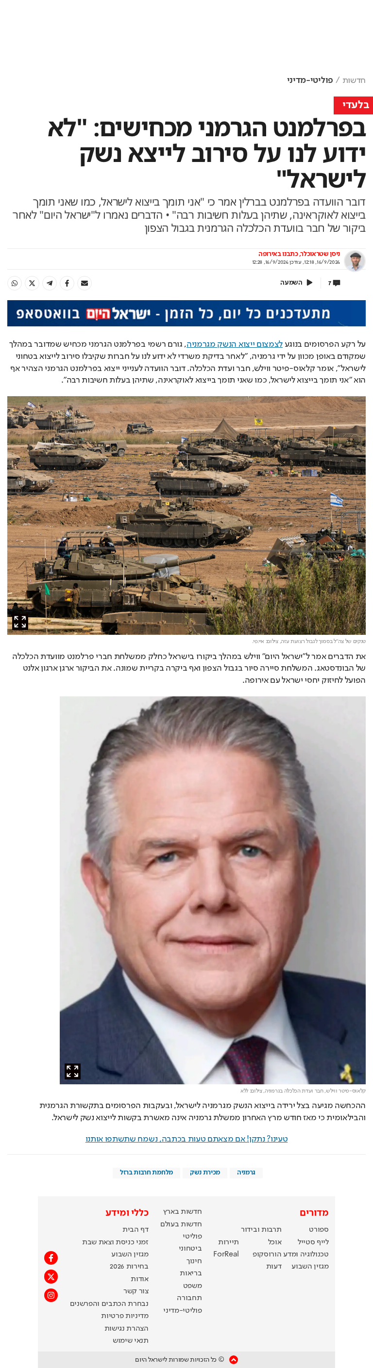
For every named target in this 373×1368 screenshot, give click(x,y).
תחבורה (189, 1298)
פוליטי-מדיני (310, 80)
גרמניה (246, 1172)
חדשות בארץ (182, 1212)
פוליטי (192, 1236)
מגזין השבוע (309, 1267)
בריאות (191, 1273)
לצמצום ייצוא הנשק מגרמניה (234, 344)
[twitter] (32, 283)
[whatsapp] (14, 283)
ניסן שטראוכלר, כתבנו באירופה (299, 254)
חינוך (194, 1261)
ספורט (318, 1230)
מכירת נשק (205, 1172)
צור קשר (136, 1291)
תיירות (228, 1242)
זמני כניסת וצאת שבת (115, 1242)
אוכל (275, 1242)
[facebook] (67, 283)
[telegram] (49, 283)
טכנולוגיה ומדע (306, 1254)
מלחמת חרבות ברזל (146, 1172)
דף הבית (135, 1230)
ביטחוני (190, 1249)
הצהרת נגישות (126, 1329)
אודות (139, 1279)
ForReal (226, 1254)
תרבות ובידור (261, 1230)
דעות (274, 1267)
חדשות (354, 80)
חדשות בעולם (181, 1224)
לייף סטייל (313, 1242)
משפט (192, 1286)
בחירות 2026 (129, 1267)
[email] (84, 283)
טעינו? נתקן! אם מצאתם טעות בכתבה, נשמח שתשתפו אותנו (186, 1139)
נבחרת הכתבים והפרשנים (109, 1304)
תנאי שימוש (131, 1341)
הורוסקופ (267, 1254)
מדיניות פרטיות (125, 1316)
